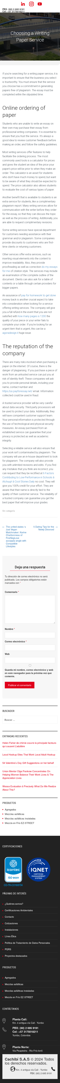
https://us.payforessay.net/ (17, 391)
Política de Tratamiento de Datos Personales (27, 942)
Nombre (10, 629)
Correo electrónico (16, 641)
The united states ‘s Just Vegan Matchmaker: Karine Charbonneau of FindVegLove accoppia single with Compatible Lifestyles (16, 536)
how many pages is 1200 (32, 316)
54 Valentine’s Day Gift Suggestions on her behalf (28, 762)
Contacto (9, 916)
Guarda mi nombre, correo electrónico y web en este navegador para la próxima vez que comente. (29, 673)
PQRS (8, 949)
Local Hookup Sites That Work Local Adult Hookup (28, 754)
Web (7, 654)
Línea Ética (10, 936)
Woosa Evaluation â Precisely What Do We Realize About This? (29, 787)
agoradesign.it (10, 332)
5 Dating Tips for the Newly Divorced (43, 528)
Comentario (12, 591)
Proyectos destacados (16, 955)
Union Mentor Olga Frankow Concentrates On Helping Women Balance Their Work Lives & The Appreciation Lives (27, 774)
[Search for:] (30, 720)
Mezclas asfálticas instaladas (20, 818)
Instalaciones (11, 929)
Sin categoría (8, 510)
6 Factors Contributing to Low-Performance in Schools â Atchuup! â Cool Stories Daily (28, 477)
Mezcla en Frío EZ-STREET (19, 823)
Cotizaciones (11, 923)
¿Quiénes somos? (14, 903)
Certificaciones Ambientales (19, 910)
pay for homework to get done (38, 295)
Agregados (10, 809)
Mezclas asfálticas (15, 814)
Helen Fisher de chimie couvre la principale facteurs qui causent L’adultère (29, 744)
